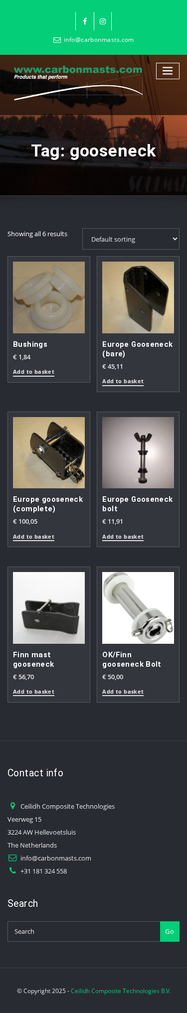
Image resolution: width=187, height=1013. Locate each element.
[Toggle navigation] (168, 71)
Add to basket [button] (33, 372)
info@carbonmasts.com (99, 39)
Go (169, 931)
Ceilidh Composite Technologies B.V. (121, 991)
